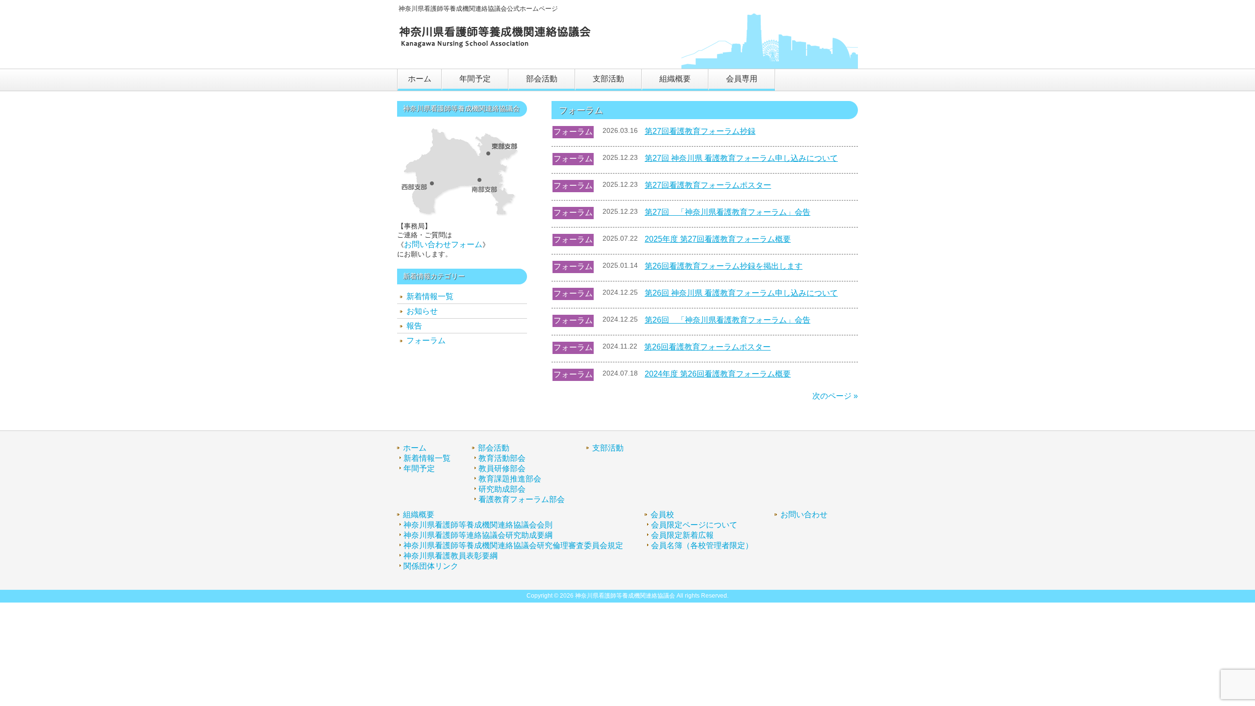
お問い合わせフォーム (443, 244)
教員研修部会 (502, 468)
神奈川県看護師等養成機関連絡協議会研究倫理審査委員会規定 (513, 545)
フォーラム (573, 131)
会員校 (662, 514)
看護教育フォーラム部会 (521, 499)
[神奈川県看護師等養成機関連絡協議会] (495, 47)
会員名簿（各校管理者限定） (702, 545)
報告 (414, 326)
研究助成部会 (502, 489)
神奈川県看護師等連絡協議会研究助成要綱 (477, 535)
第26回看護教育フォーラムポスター (707, 347)
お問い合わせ (804, 514)
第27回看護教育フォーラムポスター (708, 185)
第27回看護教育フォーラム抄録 (700, 131)
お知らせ (422, 311)
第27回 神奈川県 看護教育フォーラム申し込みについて (741, 158)
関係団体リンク (430, 566)
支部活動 (608, 448)
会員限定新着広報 (682, 535)
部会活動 (493, 448)
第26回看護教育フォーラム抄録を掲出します (724, 266)
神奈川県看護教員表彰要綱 (450, 556)
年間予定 (419, 468)
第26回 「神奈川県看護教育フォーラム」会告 (727, 320)
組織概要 (418, 514)
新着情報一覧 (429, 296)
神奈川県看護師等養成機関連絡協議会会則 (477, 525)
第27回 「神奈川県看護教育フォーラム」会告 (727, 212)
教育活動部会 (502, 458)
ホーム (415, 448)
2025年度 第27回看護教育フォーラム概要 (718, 239)
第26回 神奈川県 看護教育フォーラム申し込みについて (741, 293)
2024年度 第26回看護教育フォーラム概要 (718, 374)
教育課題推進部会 (509, 479)
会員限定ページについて (694, 525)
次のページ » (835, 396)
